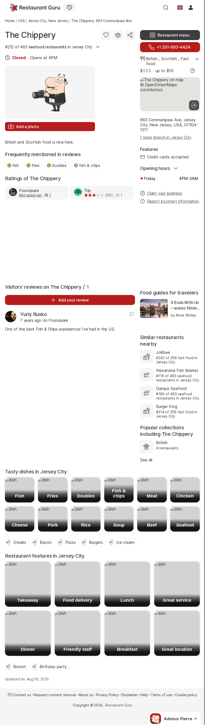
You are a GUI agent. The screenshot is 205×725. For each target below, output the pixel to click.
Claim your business (164, 193)
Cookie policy (186, 695)
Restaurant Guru (118, 705)
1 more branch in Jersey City (166, 137)
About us (85, 695)
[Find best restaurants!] (35, 8)
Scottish (169, 58)
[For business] (69, 8)
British (152, 58)
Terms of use (161, 695)
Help (144, 695)
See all (146, 459)
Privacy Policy (107, 695)
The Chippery (30, 35)
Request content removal (55, 695)
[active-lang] (180, 8)
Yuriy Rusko (33, 314)
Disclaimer (129, 695)
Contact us (22, 695)
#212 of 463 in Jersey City (48, 46)
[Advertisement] (70, 240)
